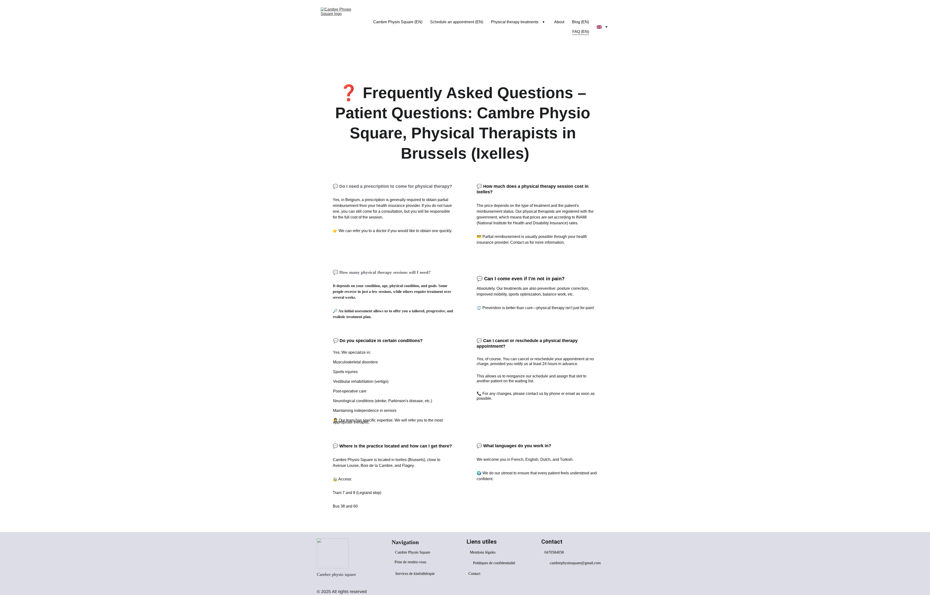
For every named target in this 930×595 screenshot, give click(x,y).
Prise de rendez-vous (410, 562)
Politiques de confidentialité (494, 563)
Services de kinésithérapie (415, 574)
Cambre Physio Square (412, 552)
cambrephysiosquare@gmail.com (575, 563)
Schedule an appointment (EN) (456, 22)
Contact (474, 574)
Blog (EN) (580, 22)
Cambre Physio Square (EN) (397, 22)
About (559, 22)
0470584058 (554, 552)
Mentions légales (483, 552)
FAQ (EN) (580, 32)
